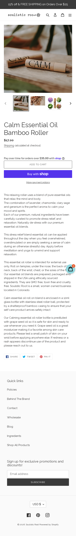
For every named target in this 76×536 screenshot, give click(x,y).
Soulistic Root (32, 524)
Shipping (9, 145)
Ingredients (14, 436)
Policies (12, 389)
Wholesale (14, 417)
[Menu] (70, 15)
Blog (10, 426)
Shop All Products (18, 445)
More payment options (38, 182)
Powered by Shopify (49, 524)
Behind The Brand (18, 399)
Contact (12, 408)
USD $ (37, 504)
